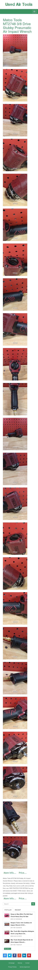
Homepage (12, 963)
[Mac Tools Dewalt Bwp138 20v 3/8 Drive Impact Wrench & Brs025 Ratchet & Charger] (7, 942)
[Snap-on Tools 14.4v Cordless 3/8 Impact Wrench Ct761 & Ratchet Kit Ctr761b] (7, 924)
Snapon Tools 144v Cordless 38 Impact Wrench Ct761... (21, 924)
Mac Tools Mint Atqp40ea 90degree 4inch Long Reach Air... (22, 932)
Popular (7, 910)
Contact (27, 963)
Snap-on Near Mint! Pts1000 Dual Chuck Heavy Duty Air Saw (22, 915)
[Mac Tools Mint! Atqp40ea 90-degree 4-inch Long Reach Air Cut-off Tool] (7, 933)
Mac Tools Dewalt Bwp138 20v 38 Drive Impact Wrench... (22, 941)
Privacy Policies (12, 967)
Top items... (8, 949)
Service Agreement (25, 967)
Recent (18, 910)
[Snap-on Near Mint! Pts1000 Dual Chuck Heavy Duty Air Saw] (7, 916)
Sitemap (20, 963)
